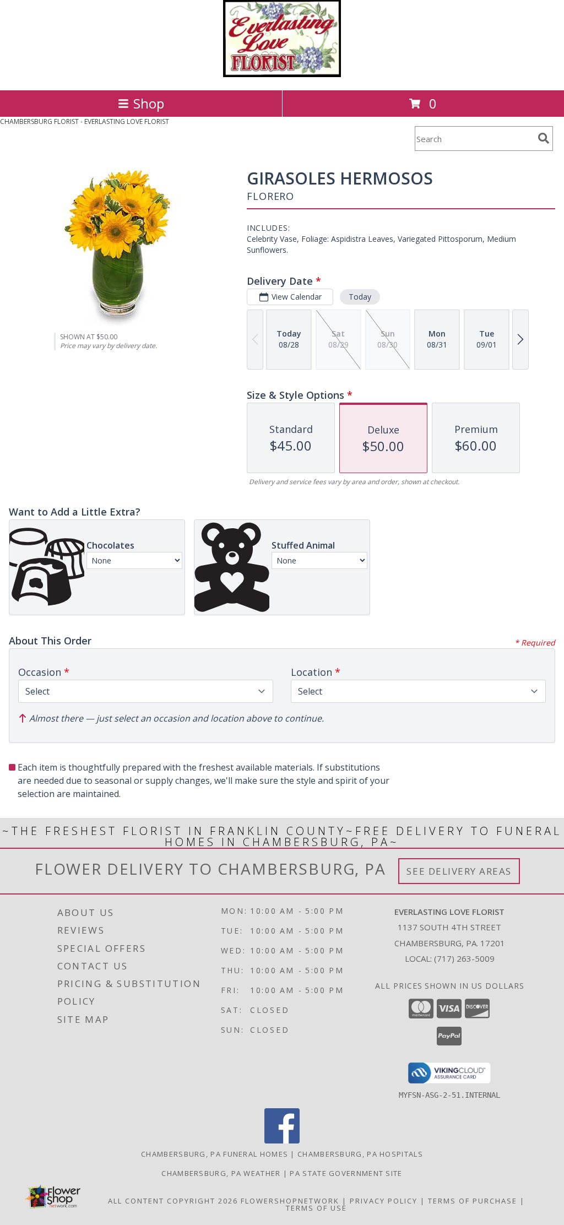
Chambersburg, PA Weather (220, 1173)
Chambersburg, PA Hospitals (360, 1154)
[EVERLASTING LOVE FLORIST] (282, 74)
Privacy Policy (383, 1201)
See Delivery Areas (459, 871)
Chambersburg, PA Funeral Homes (214, 1154)
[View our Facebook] (282, 1140)
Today (360, 296)
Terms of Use (316, 1208)
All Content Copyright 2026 (173, 1201)
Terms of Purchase (472, 1201)
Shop (148, 103)
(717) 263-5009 (464, 958)
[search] (543, 138)
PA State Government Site (346, 1173)
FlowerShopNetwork (290, 1201)
